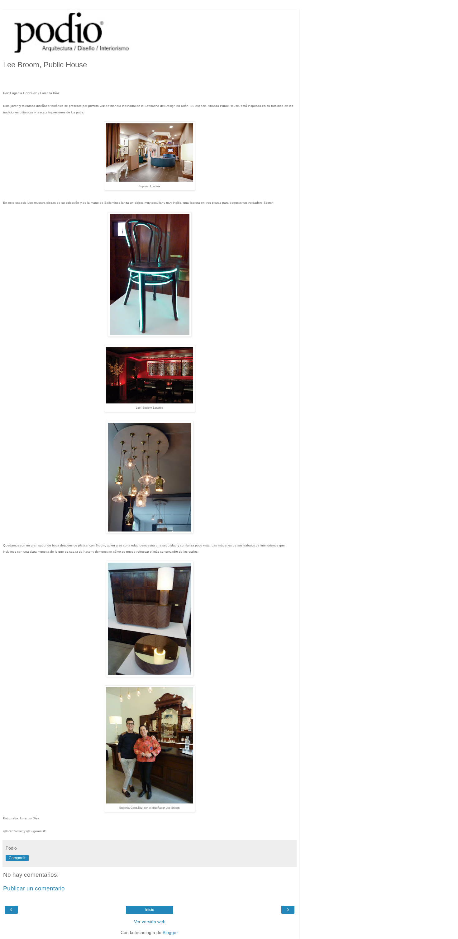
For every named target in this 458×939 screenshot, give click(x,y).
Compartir (17, 858)
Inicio (149, 910)
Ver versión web (149, 921)
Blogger (170, 932)
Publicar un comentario (34, 888)
